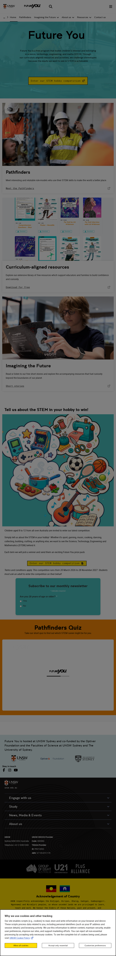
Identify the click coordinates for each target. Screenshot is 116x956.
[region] (58, 932)
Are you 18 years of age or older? (38, 596)
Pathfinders (25, 17)
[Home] (9, 6)
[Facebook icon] (4, 770)
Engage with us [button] (20, 798)
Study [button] (13, 806)
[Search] (50, 6)
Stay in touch (9, 766)
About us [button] (15, 824)
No (24, 606)
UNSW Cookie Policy (21, 937)
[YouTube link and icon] (15, 770)
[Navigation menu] (111, 6)
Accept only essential (58, 945)
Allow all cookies (20, 945)
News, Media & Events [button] (25, 815)
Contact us (100, 17)
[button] (58, 81)
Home (13, 17)
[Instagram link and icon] (9, 770)
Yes (25, 601)
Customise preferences (95, 945)
